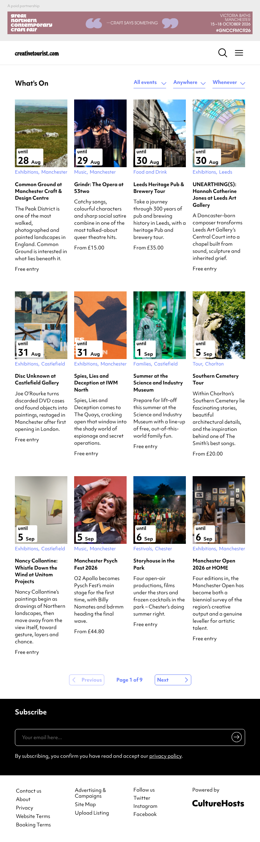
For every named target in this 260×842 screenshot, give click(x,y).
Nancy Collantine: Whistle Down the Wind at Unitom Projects (36, 571)
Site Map (85, 804)
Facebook (145, 814)
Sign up (235, 738)
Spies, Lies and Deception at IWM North (96, 383)
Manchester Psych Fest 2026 (95, 564)
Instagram (145, 806)
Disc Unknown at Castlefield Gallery (37, 379)
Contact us (28, 791)
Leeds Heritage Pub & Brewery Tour (158, 188)
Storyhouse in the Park (154, 564)
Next (163, 680)
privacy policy (165, 756)
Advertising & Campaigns (90, 793)
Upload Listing (92, 813)
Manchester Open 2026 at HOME (214, 564)
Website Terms (33, 816)
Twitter (141, 798)
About (23, 799)
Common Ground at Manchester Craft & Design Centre (38, 191)
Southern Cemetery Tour (216, 379)
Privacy (24, 808)
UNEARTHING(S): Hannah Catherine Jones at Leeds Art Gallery (215, 194)
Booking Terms (33, 825)
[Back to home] (37, 52)
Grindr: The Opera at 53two (99, 188)
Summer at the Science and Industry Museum (158, 383)
